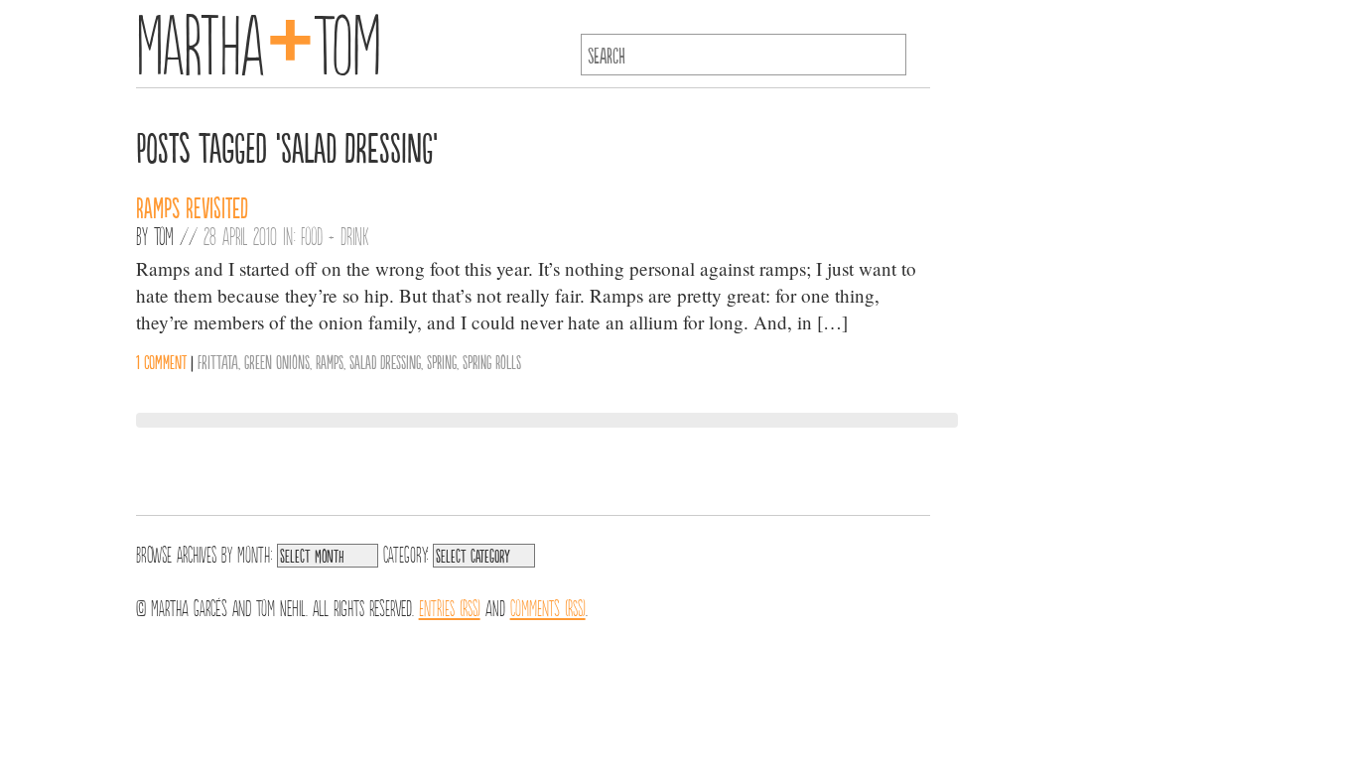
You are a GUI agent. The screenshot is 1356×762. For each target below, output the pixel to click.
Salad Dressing (385, 361)
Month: (254, 553)
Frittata (218, 361)
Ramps (329, 361)
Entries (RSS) (449, 606)
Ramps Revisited (192, 206)
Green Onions (277, 361)
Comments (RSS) (548, 606)
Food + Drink (334, 235)
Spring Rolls (492, 361)
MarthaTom (258, 39)
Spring (442, 361)
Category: (405, 553)
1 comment (161, 361)
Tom (164, 235)
